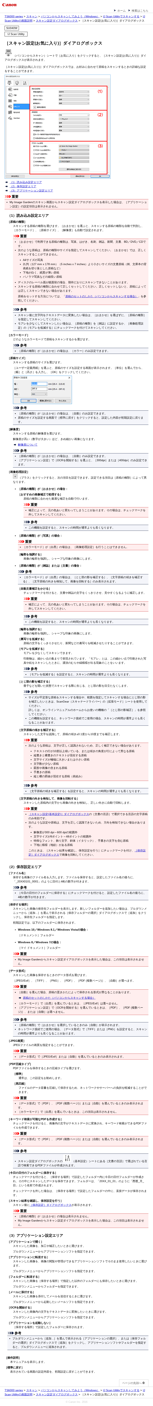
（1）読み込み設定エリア (26, 182)
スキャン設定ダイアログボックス (57, 20)
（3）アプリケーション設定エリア (31, 190)
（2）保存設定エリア (23, 186)
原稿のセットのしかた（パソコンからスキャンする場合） (101, 296)
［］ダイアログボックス (58, 814)
